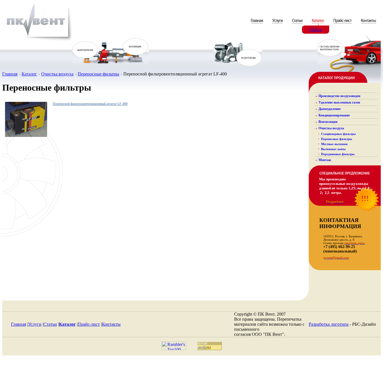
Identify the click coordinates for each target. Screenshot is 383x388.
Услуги (34, 324)
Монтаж (325, 160)
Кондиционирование (334, 115)
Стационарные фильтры (338, 134)
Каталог (29, 74)
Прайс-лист (89, 324)
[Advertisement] (191, 373)
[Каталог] (318, 24)
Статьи (50, 324)
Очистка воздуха (57, 74)
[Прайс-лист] (342, 24)
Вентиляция (328, 122)
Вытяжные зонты (333, 149)
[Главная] (257, 24)
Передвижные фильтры (338, 154)
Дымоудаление (330, 109)
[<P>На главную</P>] (37, 40)
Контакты (111, 324)
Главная (9, 74)
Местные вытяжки (334, 144)
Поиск (316, 29)
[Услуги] (278, 24)
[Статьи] (298, 24)
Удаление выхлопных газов (339, 102)
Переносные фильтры (98, 74)
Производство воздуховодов (339, 96)
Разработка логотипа (329, 324)
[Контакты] (368, 24)
